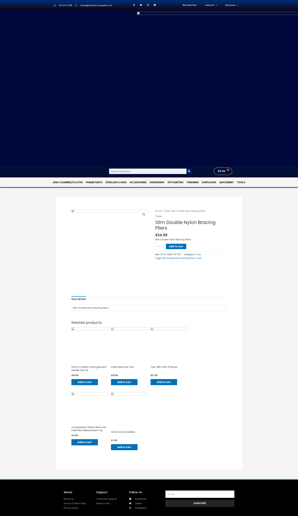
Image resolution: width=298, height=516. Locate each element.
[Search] (189, 171)
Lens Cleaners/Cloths (68, 182)
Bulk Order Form (189, 5)
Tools (241, 182)
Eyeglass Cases (116, 182)
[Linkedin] (154, 5)
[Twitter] (141, 5)
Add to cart (176, 246)
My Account (230, 5)
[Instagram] (147, 5)
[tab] (78, 299)
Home (158, 211)
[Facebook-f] (134, 5)
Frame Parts (94, 182)
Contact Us (209, 5)
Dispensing (157, 182)
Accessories (138, 182)
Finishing (193, 182)
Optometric (175, 182)
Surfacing (209, 182)
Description (78, 299)
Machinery (226, 182)
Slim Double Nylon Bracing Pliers (178, 258)
